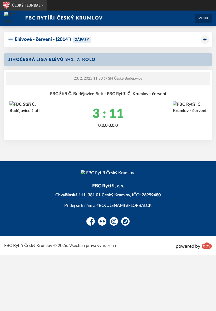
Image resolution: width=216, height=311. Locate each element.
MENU (203, 18)
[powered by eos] (194, 245)
